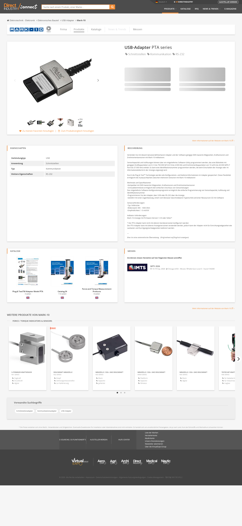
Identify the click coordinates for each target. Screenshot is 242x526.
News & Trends (210, 9)
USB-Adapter (66, 411)
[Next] (98, 80)
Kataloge (186, 9)
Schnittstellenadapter (24, 411)
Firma (63, 29)
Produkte (169, 9)
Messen (137, 29)
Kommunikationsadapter (47, 411)
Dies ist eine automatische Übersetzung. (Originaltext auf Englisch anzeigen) (158, 237)
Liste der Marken (151, 432)
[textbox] (75, 6)
